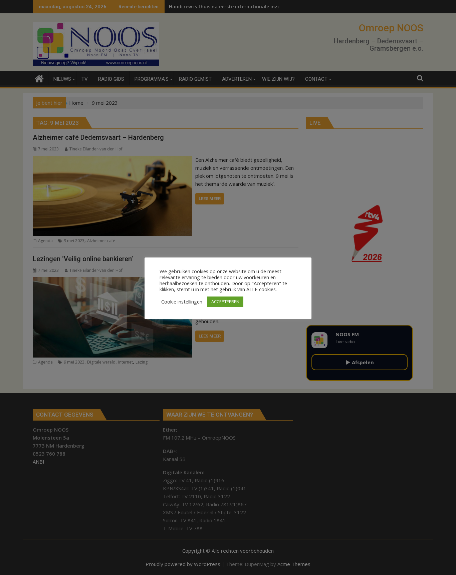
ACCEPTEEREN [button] (225, 302)
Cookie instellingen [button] (181, 302)
